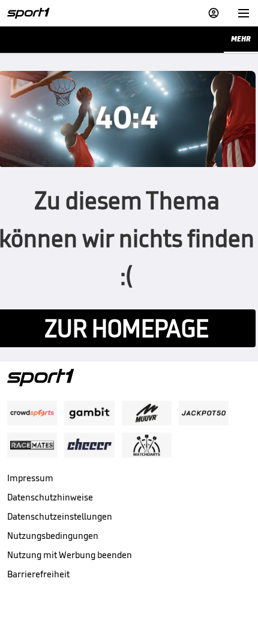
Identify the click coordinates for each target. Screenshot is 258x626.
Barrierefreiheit (38, 574)
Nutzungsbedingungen (52, 535)
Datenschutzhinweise (50, 497)
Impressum (30, 478)
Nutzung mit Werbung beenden (69, 555)
